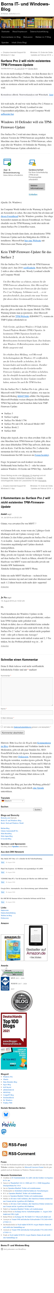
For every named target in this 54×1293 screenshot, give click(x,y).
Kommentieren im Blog (10, 37)
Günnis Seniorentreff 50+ (9, 831)
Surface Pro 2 (30, 478)
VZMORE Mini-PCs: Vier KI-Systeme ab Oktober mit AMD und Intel (24, 878)
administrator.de (8, 1089)
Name (4, 708)
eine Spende (38, 787)
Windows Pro (8, 1076)
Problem (12, 478)
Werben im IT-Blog (43, 37)
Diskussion (28, 37)
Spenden (5, 42)
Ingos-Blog (7, 1084)
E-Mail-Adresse (7, 718)
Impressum (4, 910)
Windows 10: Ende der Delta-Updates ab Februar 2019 (41, 53)
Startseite (5, 31)
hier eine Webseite (32, 240)
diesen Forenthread (9, 216)
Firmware (4, 478)
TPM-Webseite (22, 316)
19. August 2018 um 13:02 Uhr (13, 601)
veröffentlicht (29, 267)
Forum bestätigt (42, 454)
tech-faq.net (7, 1087)
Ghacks (5, 1079)
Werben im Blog (6, 915)
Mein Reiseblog (6, 833)
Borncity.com (5, 818)
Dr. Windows (7, 1100)
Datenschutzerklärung (39, 31)
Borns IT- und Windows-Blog (25, 6)
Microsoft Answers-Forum (34, 1167)
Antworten (5, 587)
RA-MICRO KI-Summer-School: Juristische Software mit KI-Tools (23, 898)
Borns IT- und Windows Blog (11, 820)
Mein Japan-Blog (7, 836)
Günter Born (33, 68)
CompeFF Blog (8, 1095)
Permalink (42, 480)
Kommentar (6, 675)
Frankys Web (7, 1102)
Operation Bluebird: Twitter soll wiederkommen (24, 1188)
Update (40, 478)
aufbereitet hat (7, 113)
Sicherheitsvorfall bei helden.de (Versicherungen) (31, 1191)
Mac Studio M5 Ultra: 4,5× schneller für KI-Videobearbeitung (21, 859)
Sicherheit (20, 478)
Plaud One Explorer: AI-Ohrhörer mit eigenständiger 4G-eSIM (22, 868)
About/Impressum (19, 31)
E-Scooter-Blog (6, 838)
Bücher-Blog (5, 828)
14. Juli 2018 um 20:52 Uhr (11, 517)
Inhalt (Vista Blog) (19, 42)
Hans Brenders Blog (10, 1082)
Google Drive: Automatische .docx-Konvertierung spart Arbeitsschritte (24, 888)
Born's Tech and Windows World (12, 823)
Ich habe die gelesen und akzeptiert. (27, 727)
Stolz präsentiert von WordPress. (15, 1249)
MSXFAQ (6, 1092)
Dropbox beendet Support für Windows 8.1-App (13, 53)
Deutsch (8, 801)
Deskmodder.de (8, 1097)
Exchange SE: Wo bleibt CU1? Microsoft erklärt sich (33, 1217)
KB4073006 (23, 395)
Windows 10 (27, 475)
